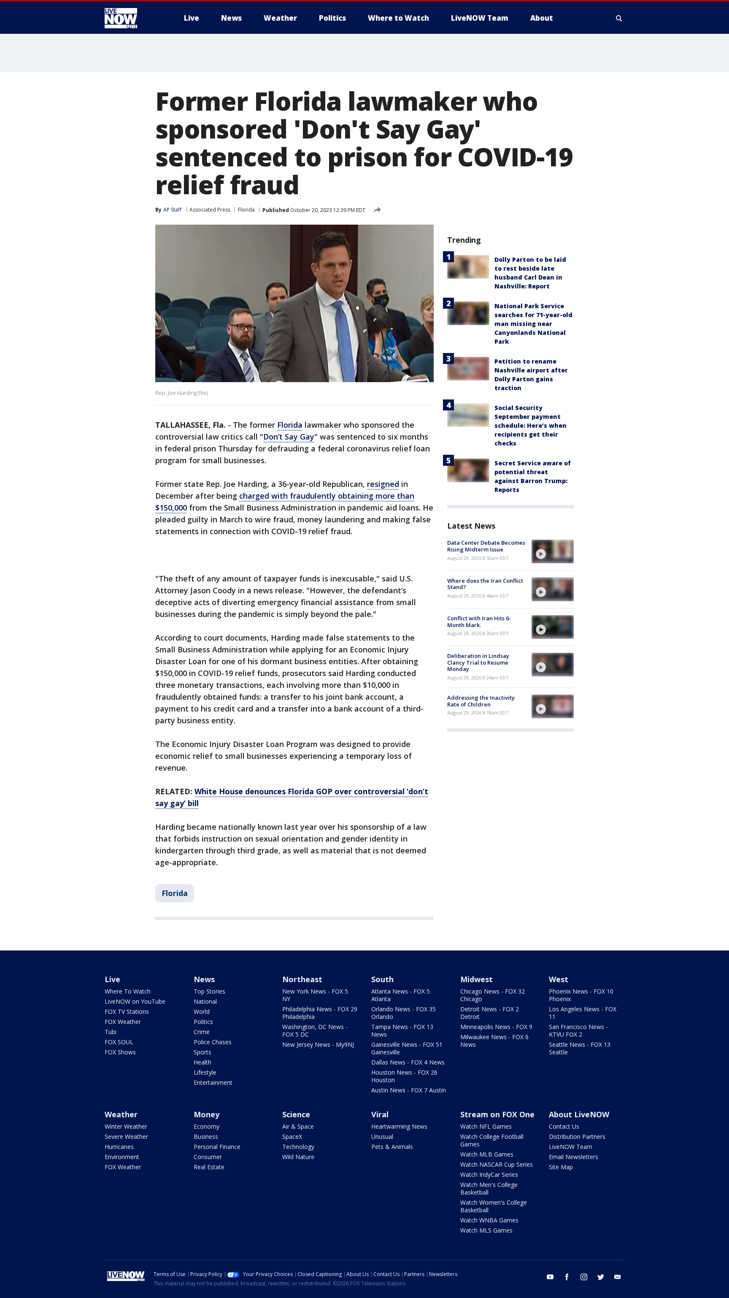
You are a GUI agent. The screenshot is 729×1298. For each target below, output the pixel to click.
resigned (383, 484)
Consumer (208, 1157)
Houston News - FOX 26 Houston (404, 1076)
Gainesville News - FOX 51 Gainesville (407, 1048)
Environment (122, 1157)
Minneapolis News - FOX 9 (496, 1027)
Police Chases (213, 1042)
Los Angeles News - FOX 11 (582, 1013)
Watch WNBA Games (489, 1220)
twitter (601, 1277)
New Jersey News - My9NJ (318, 1044)
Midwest (476, 979)
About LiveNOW (579, 1114)
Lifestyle (205, 1072)
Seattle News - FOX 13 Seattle (579, 1048)
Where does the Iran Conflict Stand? (485, 583)
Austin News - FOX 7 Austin (408, 1090)
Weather (121, 1114)
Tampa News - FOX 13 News (402, 1030)
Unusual (382, 1136)
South (382, 979)
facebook (567, 1277)
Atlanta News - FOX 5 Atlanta (400, 995)
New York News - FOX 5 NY (315, 995)
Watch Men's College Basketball (489, 1188)
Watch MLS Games (486, 1230)
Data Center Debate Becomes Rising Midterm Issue (486, 546)
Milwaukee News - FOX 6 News (494, 1040)
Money (206, 1114)
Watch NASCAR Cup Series (496, 1164)
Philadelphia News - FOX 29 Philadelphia (319, 1013)
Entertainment (213, 1082)
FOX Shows (120, 1052)
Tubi (110, 1032)
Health (202, 1062)
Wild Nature (298, 1157)
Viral (380, 1114)
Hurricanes (119, 1147)
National (205, 1001)
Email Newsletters (573, 1157)
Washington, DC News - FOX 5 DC (315, 1030)
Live (112, 979)
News (204, 979)
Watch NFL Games (486, 1126)
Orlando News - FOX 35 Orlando (403, 1013)
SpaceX (292, 1136)
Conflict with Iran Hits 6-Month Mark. (479, 621)
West (558, 979)
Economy (206, 1126)
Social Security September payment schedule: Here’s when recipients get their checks (530, 425)
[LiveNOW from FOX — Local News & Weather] (132, 18)
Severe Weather (126, 1136)
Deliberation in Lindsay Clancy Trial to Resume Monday (478, 662)
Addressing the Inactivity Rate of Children (481, 701)
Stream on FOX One (497, 1114)
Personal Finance (217, 1147)
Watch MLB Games (486, 1154)
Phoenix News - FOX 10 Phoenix (581, 995)
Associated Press (209, 209)
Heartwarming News (399, 1126)
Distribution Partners (577, 1136)
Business (206, 1136)
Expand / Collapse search (619, 18)
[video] (553, 551)
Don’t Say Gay (288, 437)
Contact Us (564, 1126)
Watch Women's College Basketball (493, 1206)
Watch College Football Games (492, 1140)
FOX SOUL (119, 1042)
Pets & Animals (392, 1147)
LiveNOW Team (570, 1147)
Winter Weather (126, 1126)
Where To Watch (128, 991)
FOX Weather (123, 1022)
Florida (246, 209)
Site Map (561, 1167)
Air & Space (298, 1126)
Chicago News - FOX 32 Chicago (492, 995)
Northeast (302, 979)
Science (296, 1114)
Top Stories (209, 991)
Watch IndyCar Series (489, 1174)
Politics (203, 1022)
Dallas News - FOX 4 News (408, 1062)
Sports (202, 1052)
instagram (584, 1277)
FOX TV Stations (127, 1011)
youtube (550, 1277)
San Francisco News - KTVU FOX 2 (578, 1030)
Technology (298, 1147)
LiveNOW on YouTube (135, 1001)
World (202, 1011)
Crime (202, 1032)
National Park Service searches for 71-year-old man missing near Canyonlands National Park (533, 323)
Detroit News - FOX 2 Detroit (489, 1013)
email (617, 1277)
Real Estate (209, 1167)
